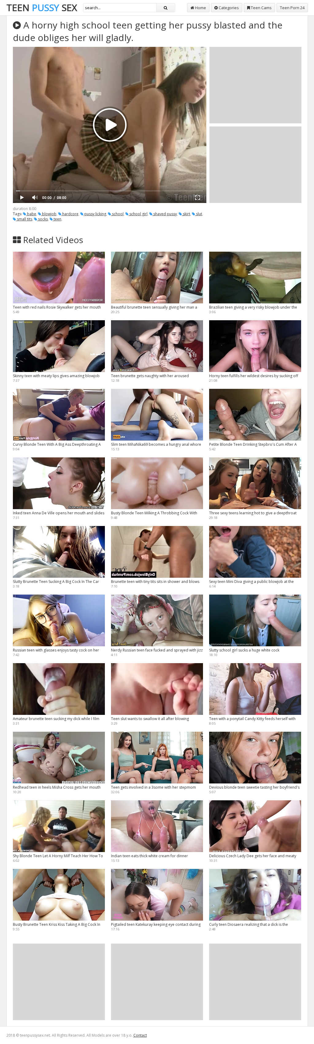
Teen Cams (261, 7)
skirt (186, 213)
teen (57, 219)
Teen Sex (41, 7)
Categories (228, 7)
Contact (140, 1035)
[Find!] (165, 7)
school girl (137, 213)
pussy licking (94, 213)
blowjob (48, 213)
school (117, 213)
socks (42, 219)
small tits (24, 219)
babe (31, 213)
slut (198, 213)
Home (200, 7)
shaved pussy (164, 213)
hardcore (69, 213)
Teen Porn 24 (292, 7)
